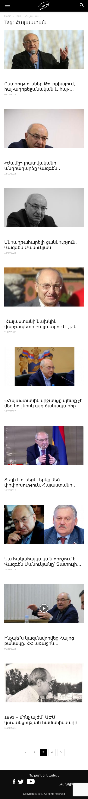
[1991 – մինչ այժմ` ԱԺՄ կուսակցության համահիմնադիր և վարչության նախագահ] (44, 682)
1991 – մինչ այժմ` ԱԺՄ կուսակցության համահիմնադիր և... (42, 722)
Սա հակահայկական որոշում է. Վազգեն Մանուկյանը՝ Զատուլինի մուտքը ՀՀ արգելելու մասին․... (43, 564)
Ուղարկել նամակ (44, 775)
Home (7, 16)
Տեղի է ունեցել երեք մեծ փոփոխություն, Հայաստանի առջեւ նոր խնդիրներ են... (38, 485)
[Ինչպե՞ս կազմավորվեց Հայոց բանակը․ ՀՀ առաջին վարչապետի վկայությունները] (44, 603)
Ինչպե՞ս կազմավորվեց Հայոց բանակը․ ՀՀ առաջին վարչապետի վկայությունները (39, 643)
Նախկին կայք (71, 784)
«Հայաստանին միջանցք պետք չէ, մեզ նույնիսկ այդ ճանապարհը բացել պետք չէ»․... (44, 406)
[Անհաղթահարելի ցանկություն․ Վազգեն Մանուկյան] (44, 207)
